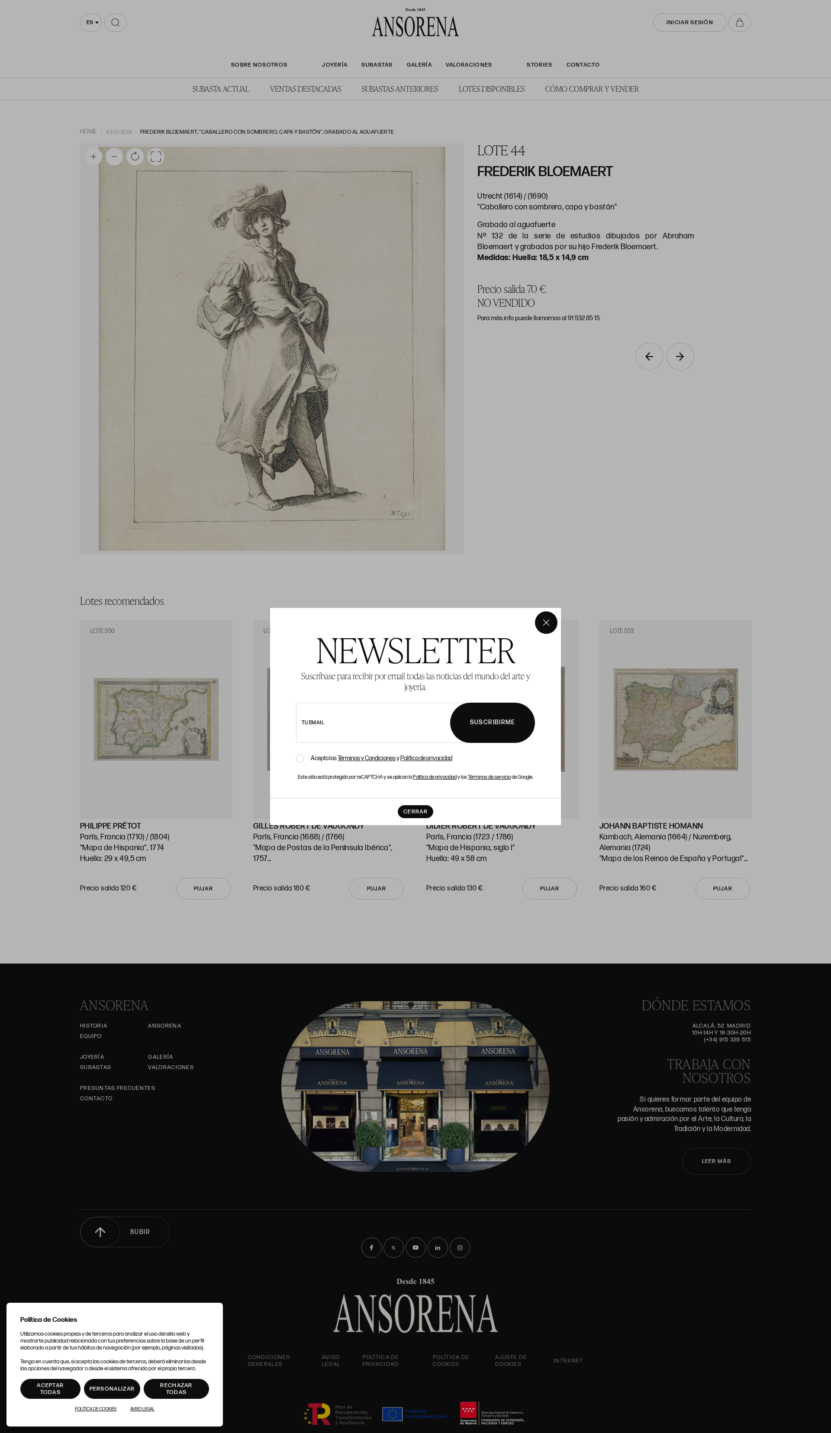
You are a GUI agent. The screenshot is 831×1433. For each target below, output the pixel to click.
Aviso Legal (142, 1409)
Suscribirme (492, 722)
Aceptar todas (50, 1389)
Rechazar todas (176, 1389)
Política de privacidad (426, 758)
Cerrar (415, 811)
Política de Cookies (95, 1409)
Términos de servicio (489, 777)
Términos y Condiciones (367, 758)
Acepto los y (381, 758)
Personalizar (112, 1388)
